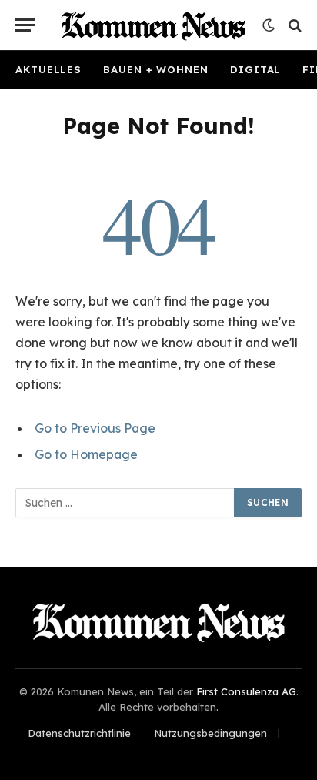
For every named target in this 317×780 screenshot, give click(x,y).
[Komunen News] (153, 25)
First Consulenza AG (246, 691)
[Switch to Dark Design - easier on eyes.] (269, 25)
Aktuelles (48, 69)
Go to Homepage (86, 454)
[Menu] (25, 25)
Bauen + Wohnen (156, 69)
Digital (255, 69)
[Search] (293, 25)
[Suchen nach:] (125, 502)
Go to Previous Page (95, 428)
